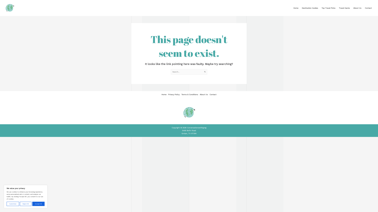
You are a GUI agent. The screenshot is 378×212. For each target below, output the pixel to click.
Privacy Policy (174, 94)
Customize (12, 204)
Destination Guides (310, 8)
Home (295, 8)
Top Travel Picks (328, 8)
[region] (25, 196)
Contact (368, 8)
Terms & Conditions (189, 94)
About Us (357, 8)
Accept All (38, 204)
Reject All (26, 204)
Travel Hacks (344, 8)
